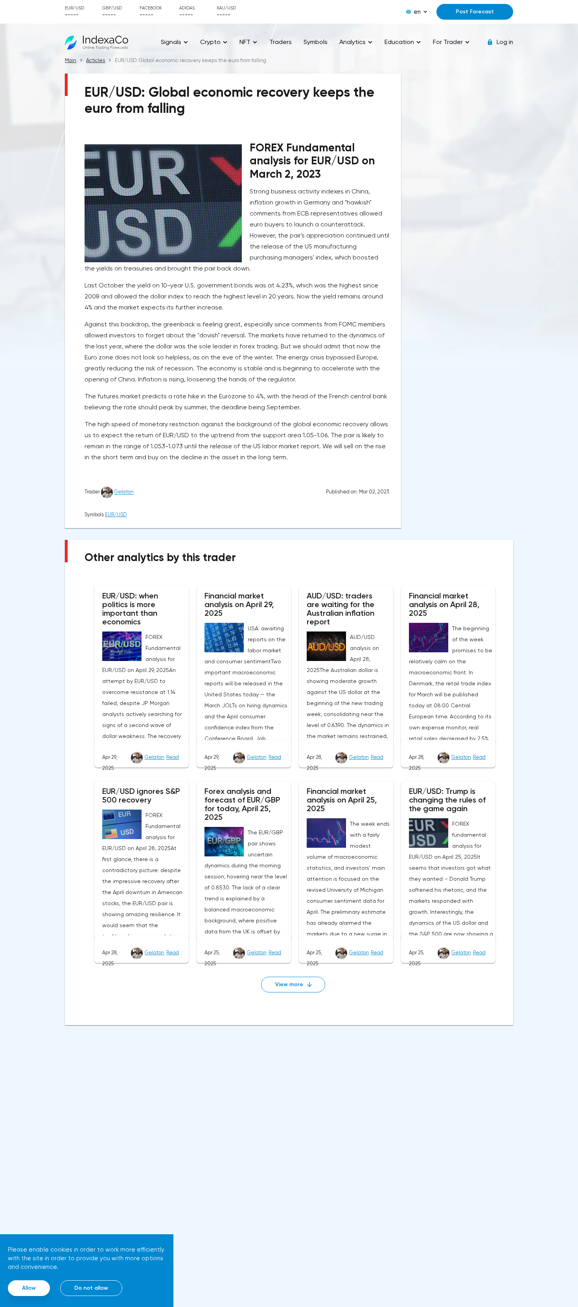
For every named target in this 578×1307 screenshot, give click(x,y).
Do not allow (91, 1288)
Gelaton (124, 492)
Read (172, 757)
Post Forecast (475, 11)
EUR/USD (116, 514)
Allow (29, 1288)
